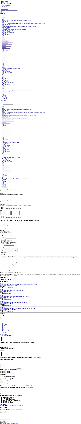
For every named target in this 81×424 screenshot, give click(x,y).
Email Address (4, 240)
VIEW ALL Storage (5, 60)
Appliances (4, 68)
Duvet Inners (11, 23)
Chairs (6, 56)
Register (1, 12)
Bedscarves (7, 26)
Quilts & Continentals (29, 26)
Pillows (33, 23)
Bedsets (3, 20)
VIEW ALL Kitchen (5, 69)
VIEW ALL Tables (5, 78)
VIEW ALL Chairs (5, 80)
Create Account (3, 404)
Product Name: (4, 242)
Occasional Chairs (10, 53)
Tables (9, 56)
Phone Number (3, 241)
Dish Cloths (4, 71)
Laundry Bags (12, 90)
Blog (2, 320)
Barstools (3, 56)
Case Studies (4, 98)
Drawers (11, 29)
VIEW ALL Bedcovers (6, 27)
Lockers (3, 59)
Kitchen (3, 65)
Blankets (14, 26)
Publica (12, 359)
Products (3, 318)
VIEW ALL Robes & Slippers (7, 42)
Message (2, 247)
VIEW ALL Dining (5, 57)
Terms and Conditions (37, 357)
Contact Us (4, 332)
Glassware (14, 68)
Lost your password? (4, 380)
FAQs (3, 329)
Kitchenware (18, 68)
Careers (3, 327)
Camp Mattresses (19, 20)
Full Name (3, 239)
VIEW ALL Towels (5, 40)
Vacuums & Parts (28, 90)
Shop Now (21, 405)
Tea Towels (8, 71)
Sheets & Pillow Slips (38, 23)
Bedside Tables (4, 29)
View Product (2, 289)
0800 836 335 (4, 6)
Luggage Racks (19, 29)
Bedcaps (3, 26)
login (4, 12)
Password (12, 379)
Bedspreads (11, 26)
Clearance (4, 95)
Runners (34, 26)
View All (1, 283)
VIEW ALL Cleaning (6, 91)
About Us (4, 96)
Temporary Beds (29, 20)
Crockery (7, 68)
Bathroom (4, 36)
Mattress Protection (16, 23)
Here (32, 387)
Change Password (3, 422)
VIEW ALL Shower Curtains (7, 44)
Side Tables (15, 53)
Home (3, 207)
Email (11, 378)
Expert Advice (4, 97)
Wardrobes (24, 29)
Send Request (3, 252)
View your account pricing (4, 231)
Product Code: (4, 243)
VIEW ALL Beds (5, 21)
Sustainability (4, 324)
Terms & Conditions (6, 330)
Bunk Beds (14, 20)
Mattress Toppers (23, 23)
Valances (43, 23)
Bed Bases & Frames (8, 20)
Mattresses (24, 20)
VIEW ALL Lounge (5, 54)
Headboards (15, 29)
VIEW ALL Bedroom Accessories (8, 32)
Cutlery (10, 68)
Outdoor (3, 163)
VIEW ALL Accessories (6, 46)
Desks (8, 29)
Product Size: (3, 244)
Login (7, 189)
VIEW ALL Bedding (6, 24)
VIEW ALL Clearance (6, 34)
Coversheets (18, 26)
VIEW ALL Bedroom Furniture (7, 30)
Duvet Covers (22, 26)
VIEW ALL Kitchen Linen (7, 72)
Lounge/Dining (5, 50)
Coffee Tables (4, 53)
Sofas (18, 53)
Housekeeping (4, 86)
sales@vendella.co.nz (6, 5)
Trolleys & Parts (22, 90)
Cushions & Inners (5, 23)
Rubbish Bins (17, 90)
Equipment (8, 90)
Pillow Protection (29, 23)
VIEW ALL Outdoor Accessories (8, 82)
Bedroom (3, 17)
